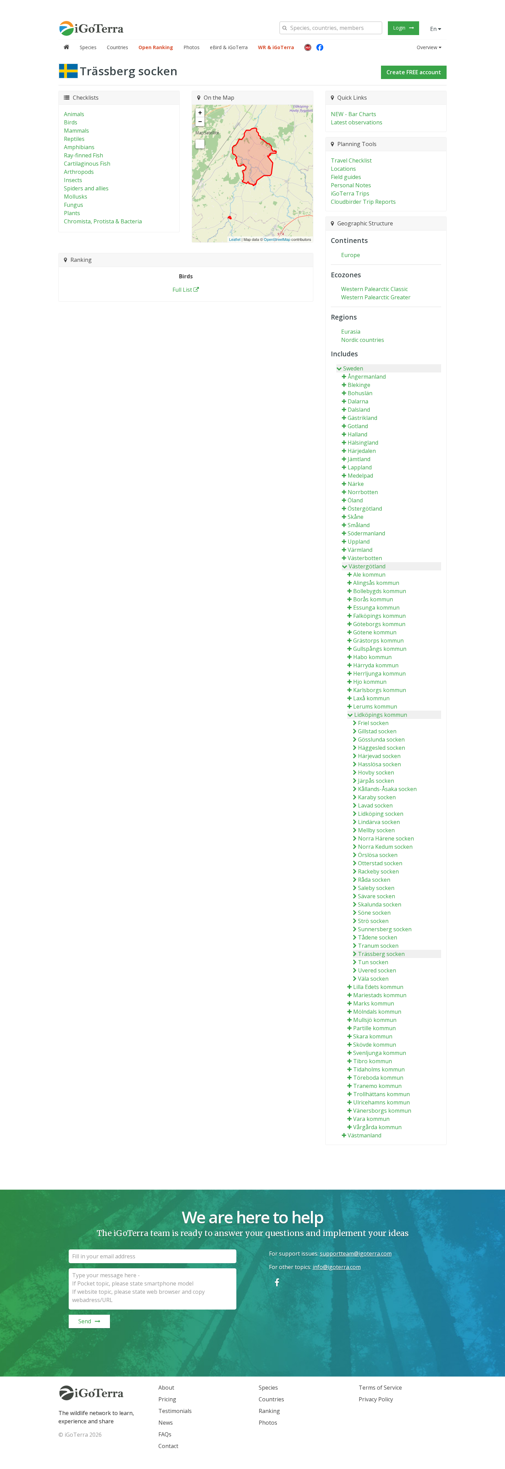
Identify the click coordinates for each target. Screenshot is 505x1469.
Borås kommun (373, 599)
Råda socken (374, 879)
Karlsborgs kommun (379, 690)
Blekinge (359, 385)
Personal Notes (351, 185)
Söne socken (374, 912)
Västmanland (364, 1135)
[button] (307, 47)
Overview (427, 47)
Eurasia (350, 331)
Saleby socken (376, 888)
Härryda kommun (376, 665)
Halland (357, 434)
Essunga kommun (376, 607)
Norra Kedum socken (385, 846)
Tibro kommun (372, 1061)
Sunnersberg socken (385, 929)
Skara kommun (372, 1036)
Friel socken (373, 723)
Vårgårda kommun (377, 1127)
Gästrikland (362, 418)
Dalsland (359, 409)
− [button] (200, 121)
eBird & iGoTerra (229, 47)
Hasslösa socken (379, 764)
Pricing (167, 1399)
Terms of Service (380, 1387)
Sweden (353, 368)
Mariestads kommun (379, 995)
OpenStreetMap (277, 239)
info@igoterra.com (337, 1267)
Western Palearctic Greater (376, 297)
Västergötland (367, 566)
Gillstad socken (377, 731)
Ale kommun (369, 574)
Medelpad (360, 475)
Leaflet (234, 239)
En (434, 29)
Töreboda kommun (378, 1077)
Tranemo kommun (377, 1086)
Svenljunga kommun (379, 1053)
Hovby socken (376, 772)
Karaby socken (377, 797)
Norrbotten (363, 492)
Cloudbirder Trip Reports (363, 201)
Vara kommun (371, 1119)
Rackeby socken (378, 871)
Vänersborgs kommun (382, 1110)
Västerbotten (365, 558)
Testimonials (175, 1411)
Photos (191, 47)
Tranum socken (378, 945)
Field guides (346, 177)
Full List (182, 289)
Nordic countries (362, 340)
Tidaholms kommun (379, 1069)
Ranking (269, 1411)
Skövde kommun (374, 1044)
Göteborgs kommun (379, 624)
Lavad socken (375, 805)
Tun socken (373, 962)
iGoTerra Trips (350, 193)
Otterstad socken (380, 863)
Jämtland (359, 459)
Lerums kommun (375, 706)
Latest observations (356, 122)
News (165, 1422)
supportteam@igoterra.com (356, 1253)
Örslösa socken (377, 855)
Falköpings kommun (379, 616)
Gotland (358, 426)
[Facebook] (319, 47)
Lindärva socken (379, 822)
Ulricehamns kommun (381, 1102)
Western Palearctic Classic (374, 289)
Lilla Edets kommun (378, 987)
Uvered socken (377, 970)
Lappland (360, 467)
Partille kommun (374, 1028)
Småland (359, 525)
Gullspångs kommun (379, 649)
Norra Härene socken (386, 838)
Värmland (360, 550)
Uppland (359, 541)
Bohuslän (360, 393)
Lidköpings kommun (380, 715)
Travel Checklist (351, 160)
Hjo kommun (369, 682)
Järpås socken (376, 780)
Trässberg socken (381, 954)
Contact (168, 1446)
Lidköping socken (380, 813)
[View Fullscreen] (199, 144)
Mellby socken (376, 830)
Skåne (355, 517)
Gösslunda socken (381, 739)
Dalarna (358, 401)
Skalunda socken (379, 904)
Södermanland (366, 533)
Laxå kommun (371, 698)
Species (88, 47)
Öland (355, 500)
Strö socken (373, 921)
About (166, 1387)
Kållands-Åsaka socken (387, 789)
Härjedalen (362, 451)
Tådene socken (377, 937)
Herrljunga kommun (379, 673)
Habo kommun (372, 657)
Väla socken (373, 978)
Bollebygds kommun (379, 591)
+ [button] (200, 112)
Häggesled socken (381, 748)
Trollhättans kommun (381, 1094)
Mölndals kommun (377, 1011)
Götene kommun (374, 632)
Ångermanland (367, 376)
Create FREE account (413, 72)
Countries (117, 47)
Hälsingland (363, 442)
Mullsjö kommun (374, 1020)
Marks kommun (373, 1003)
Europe (350, 255)
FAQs (164, 1434)
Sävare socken (376, 896)
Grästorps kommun (378, 640)
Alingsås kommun (376, 583)
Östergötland (365, 508)
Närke (356, 484)
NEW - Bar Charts (353, 114)
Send (84, 1321)
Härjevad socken (379, 756)
